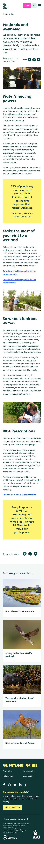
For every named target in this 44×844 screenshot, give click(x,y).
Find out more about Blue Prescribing (19, 495)
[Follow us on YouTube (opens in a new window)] (15, 784)
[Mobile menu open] (39, 6)
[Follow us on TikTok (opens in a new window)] (25, 784)
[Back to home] (36, 827)
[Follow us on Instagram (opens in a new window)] (9, 784)
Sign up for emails (12, 807)
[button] (29, 59)
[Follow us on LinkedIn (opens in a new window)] (20, 784)
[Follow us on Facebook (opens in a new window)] (4, 784)
